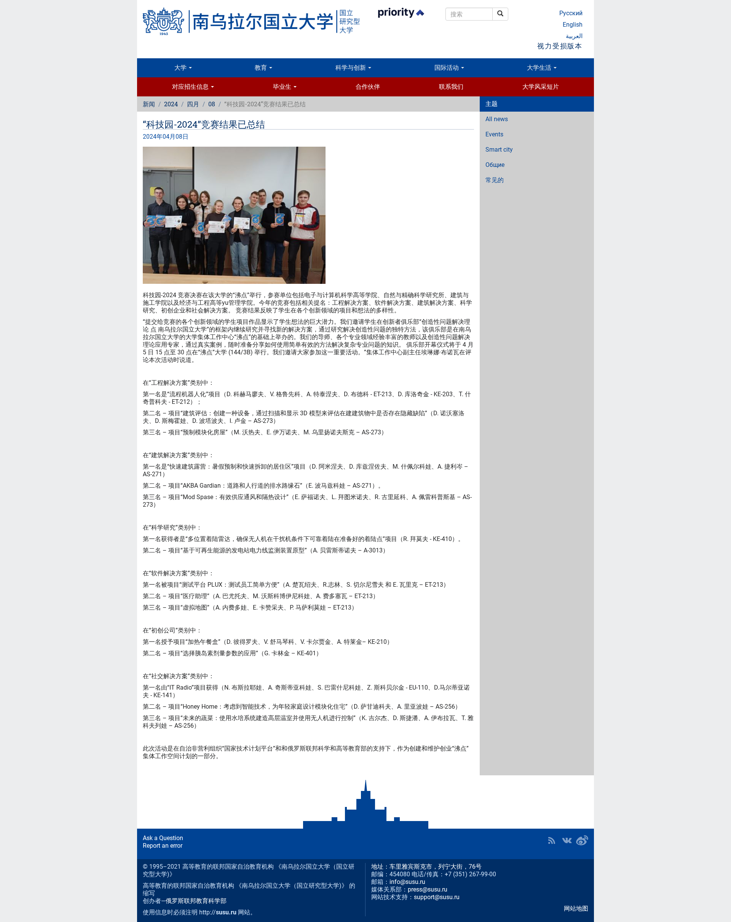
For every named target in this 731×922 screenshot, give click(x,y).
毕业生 (283, 86)
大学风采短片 (540, 86)
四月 (193, 104)
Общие (494, 164)
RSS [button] (552, 840)
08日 (182, 136)
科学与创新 (351, 67)
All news (496, 119)
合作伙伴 (368, 86)
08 (211, 104)
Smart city (499, 149)
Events (494, 134)
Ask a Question (163, 838)
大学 (181, 67)
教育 (261, 67)
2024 (171, 104)
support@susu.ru (437, 897)
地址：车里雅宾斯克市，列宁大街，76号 (426, 866)
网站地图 (576, 908)
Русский (571, 13)
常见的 (494, 180)
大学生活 (540, 67)
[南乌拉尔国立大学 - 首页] (251, 21)
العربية (574, 36)
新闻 (149, 104)
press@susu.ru (427, 889)
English (573, 24)
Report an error (162, 845)
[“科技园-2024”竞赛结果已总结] (308, 215)
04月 (169, 136)
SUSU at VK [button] (567, 840)
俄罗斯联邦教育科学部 (196, 900)
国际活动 (447, 67)
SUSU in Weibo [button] (582, 840)
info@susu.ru (407, 881)
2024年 (153, 136)
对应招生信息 (191, 86)
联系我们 (451, 86)
